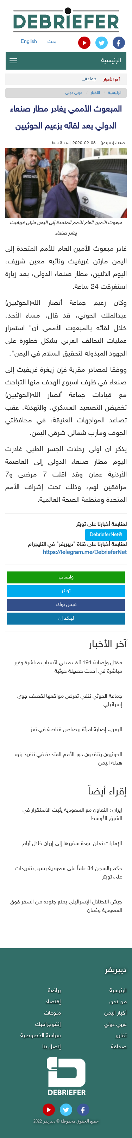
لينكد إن (66, 618)
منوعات (52, 1013)
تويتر (66, 591)
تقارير (121, 1035)
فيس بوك (66, 605)
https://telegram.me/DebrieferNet (85, 552)
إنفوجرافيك (48, 1024)
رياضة (54, 990)
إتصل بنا (51, 1047)
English (29, 42)
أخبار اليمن (115, 1013)
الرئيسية (111, 61)
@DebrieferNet (106, 535)
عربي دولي (73, 92)
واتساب (66, 577)
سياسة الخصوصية (40, 1035)
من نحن (118, 1002)
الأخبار (95, 92)
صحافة (119, 1047)
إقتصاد (53, 1002)
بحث (52, 42)
